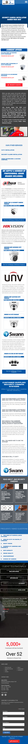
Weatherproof (8, 556)
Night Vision (7, 543)
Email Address (6, 722)
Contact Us (20, 670)
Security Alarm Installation (11, 154)
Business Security (9, 668)
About (19, 667)
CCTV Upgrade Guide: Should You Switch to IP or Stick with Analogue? (6, 516)
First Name (5, 711)
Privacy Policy (20, 668)
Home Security (8, 667)
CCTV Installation (7, 150)
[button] (14, 536)
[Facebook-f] (2, 695)
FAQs (6, 670)
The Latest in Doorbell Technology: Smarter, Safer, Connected (20, 494)
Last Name (5, 716)
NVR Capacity (8, 550)
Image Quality (8, 553)
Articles (6, 671)
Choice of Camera (9, 559)
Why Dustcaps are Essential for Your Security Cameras (20, 516)
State (4, 727)
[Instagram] (5, 695)
